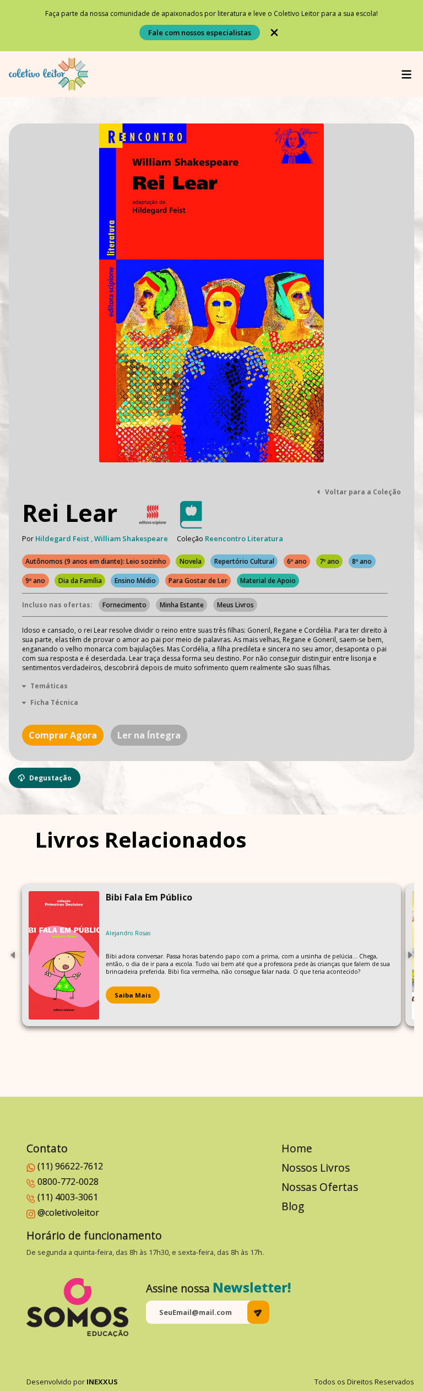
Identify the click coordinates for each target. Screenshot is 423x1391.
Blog (292, 1206)
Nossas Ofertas (319, 1186)
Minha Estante (182, 605)
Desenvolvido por (72, 1382)
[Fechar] (274, 32)
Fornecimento (124, 605)
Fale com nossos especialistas (199, 32)
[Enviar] (258, 1312)
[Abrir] (406, 74)
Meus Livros (235, 605)
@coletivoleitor (68, 1212)
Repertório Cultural (244, 561)
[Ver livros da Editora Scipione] (153, 514)
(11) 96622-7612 (70, 1166)
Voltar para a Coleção (363, 492)
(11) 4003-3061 (67, 1197)
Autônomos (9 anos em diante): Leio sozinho (95, 561)
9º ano (35, 580)
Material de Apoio (268, 580)
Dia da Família (80, 580)
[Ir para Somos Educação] (77, 1307)
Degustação (50, 778)
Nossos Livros (315, 1167)
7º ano (329, 561)
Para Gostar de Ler (198, 580)
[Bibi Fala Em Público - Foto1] (64, 955)
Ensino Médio (135, 580)
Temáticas (49, 686)
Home (296, 1148)
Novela (191, 561)
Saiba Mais (133, 995)
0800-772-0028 (68, 1182)
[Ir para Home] (48, 74)
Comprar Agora (63, 735)
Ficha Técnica (54, 702)
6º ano (297, 561)
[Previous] (13, 955)
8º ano (362, 561)
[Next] (409, 955)
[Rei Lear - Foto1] (211, 292)
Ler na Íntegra (149, 735)
